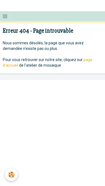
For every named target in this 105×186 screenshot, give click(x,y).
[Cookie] (11, 174)
